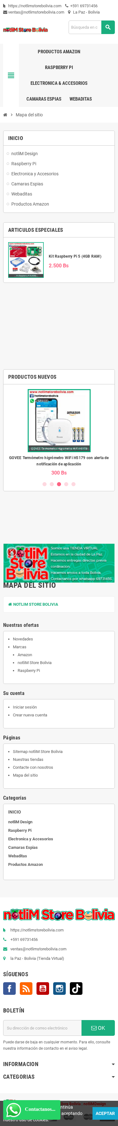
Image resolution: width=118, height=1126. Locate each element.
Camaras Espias (23, 847)
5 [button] (73, 484)
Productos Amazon (25, 864)
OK (101, 1028)
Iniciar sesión (25, 707)
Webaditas (17, 856)
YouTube (43, 988)
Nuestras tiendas (28, 759)
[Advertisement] (59, 326)
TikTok (76, 988)
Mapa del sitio (25, 775)
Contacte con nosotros (33, 767)
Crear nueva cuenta (30, 715)
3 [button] (59, 484)
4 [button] (66, 484)
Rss (26, 988)
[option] (59, 432)
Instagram (59, 988)
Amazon (25, 654)
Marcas (19, 647)
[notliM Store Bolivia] (25, 29)
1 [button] (44, 484)
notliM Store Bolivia (35, 604)
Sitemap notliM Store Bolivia (38, 751)
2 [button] (52, 484)
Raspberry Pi (29, 670)
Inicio (14, 811)
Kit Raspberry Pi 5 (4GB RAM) (75, 256)
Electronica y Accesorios (30, 839)
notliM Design (20, 822)
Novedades (23, 639)
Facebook (9, 988)
